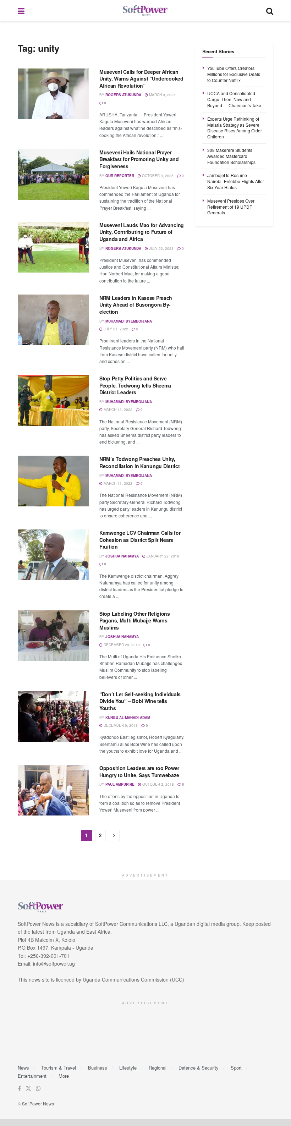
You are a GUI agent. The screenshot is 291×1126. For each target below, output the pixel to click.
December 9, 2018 (120, 725)
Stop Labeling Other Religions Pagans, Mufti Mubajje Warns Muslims (134, 620)
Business (97, 1067)
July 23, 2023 (161, 248)
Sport (236, 1067)
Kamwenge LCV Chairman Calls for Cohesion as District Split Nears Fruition (139, 539)
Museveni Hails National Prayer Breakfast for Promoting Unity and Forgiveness (139, 159)
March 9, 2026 (162, 94)
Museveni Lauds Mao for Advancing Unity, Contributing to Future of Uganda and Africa (141, 231)
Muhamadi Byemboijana (128, 321)
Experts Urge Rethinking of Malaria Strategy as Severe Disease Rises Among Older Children (234, 127)
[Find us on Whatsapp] (38, 1088)
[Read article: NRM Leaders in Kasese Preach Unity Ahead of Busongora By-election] (53, 320)
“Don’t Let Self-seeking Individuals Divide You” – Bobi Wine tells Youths (140, 701)
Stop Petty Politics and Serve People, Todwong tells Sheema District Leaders (135, 385)
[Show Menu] (21, 10)
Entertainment (32, 1075)
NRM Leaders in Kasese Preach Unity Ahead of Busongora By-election (135, 304)
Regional (157, 1067)
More (64, 1075)
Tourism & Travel (58, 1067)
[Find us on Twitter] (28, 1088)
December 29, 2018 (121, 644)
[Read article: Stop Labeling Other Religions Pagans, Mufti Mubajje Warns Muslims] (53, 635)
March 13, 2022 (117, 409)
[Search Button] (269, 10)
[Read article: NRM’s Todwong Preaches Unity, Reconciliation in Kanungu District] (53, 481)
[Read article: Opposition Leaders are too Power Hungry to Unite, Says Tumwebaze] (53, 790)
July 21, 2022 (115, 328)
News (23, 1067)
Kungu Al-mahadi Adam (127, 717)
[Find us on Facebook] (19, 1088)
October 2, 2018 (157, 784)
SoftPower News (38, 1103)
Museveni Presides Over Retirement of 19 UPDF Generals (230, 207)
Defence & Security (199, 1067)
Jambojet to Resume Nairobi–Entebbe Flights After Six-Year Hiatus (235, 181)
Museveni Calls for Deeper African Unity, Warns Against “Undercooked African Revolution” (141, 78)
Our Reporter (119, 175)
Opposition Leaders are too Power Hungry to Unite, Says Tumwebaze (139, 771)
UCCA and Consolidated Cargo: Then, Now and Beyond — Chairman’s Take (234, 99)
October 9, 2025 (157, 175)
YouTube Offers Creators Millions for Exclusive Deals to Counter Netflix (233, 74)
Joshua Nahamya (122, 556)
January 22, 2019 (162, 556)
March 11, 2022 (117, 483)
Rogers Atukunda (123, 94)
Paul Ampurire (119, 784)
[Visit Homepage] (145, 11)
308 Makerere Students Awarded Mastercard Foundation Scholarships (231, 156)
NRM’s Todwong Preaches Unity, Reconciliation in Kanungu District (139, 462)
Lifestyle (128, 1067)
